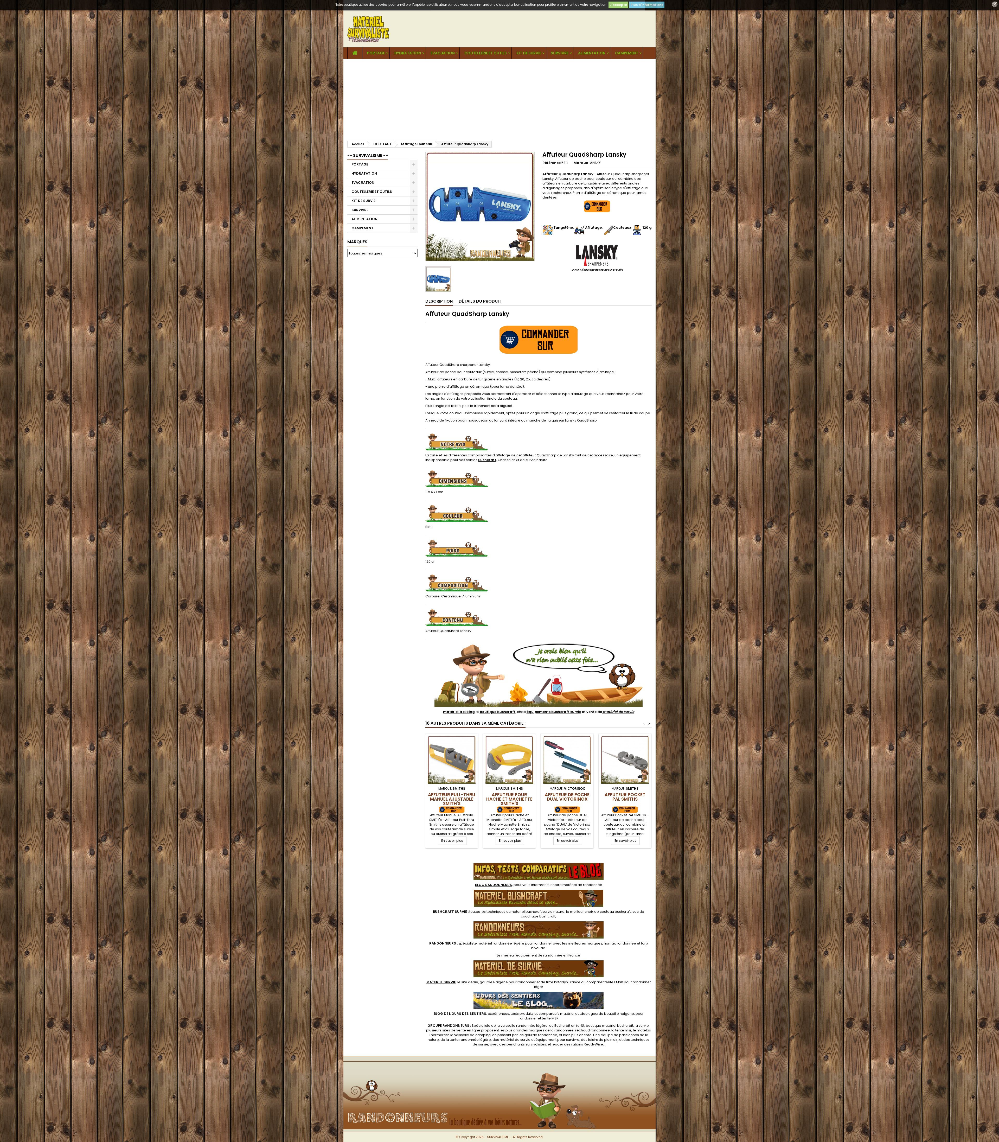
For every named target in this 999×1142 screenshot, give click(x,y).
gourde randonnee (540, 1034)
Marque (581, 163)
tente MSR (550, 1018)
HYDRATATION (407, 53)
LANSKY (595, 162)
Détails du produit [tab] (480, 301)
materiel (537, 911)
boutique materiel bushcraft (609, 1025)
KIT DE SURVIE (528, 53)
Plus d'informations (647, 5)
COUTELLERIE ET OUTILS (485, 53)
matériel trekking (459, 711)
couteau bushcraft (615, 911)
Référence (551, 163)
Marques (357, 242)
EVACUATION (443, 53)
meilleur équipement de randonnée (531, 955)
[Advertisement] (499, 97)
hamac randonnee (620, 943)
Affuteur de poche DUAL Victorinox (567, 797)
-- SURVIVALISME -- (367, 155)
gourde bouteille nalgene (612, 1013)
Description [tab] (439, 301)
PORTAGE (376, 53)
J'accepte (618, 5)
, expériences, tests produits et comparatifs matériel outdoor (511, 1013)
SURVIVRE (559, 53)
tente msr (623, 1030)
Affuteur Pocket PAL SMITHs (625, 797)
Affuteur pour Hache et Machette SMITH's (509, 799)
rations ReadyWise (587, 1044)
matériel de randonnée (582, 884)
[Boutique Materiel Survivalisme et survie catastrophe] (499, 1070)
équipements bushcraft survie (554, 711)
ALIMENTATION (591, 53)
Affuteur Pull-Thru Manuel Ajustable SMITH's (451, 799)
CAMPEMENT (626, 53)
